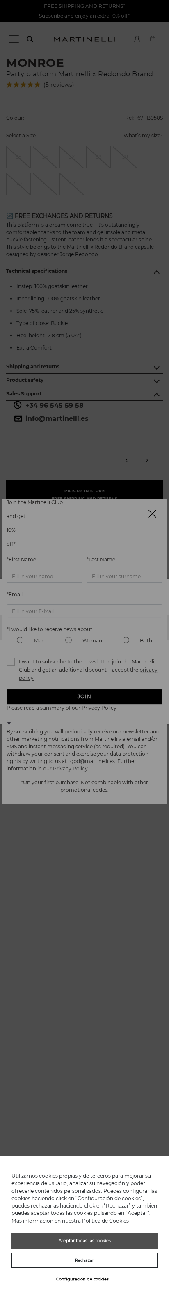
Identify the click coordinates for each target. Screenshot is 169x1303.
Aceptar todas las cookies (85, 1240)
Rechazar (84, 1260)
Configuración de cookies (82, 1279)
